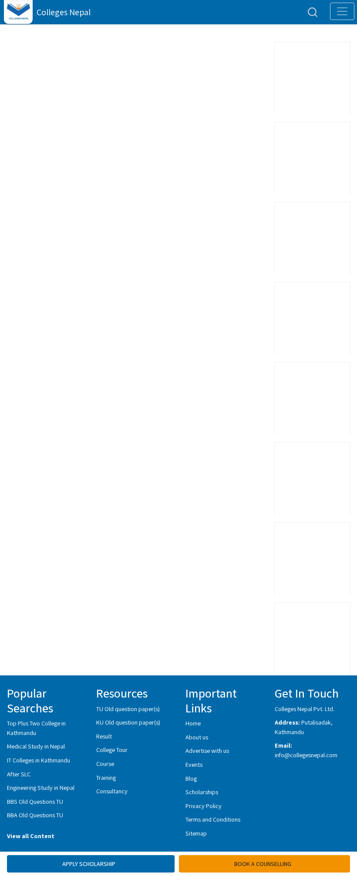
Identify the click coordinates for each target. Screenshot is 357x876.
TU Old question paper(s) (128, 709)
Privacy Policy (203, 806)
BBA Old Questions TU (35, 815)
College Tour (112, 749)
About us (196, 737)
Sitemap (196, 833)
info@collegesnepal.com (306, 755)
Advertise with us (207, 750)
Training (106, 777)
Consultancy (112, 791)
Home (193, 723)
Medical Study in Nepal (36, 746)
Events (193, 764)
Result (104, 736)
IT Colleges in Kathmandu (38, 760)
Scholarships (201, 792)
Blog (191, 778)
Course (105, 763)
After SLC (18, 774)
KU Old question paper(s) (128, 722)
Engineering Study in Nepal (40, 787)
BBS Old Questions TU (35, 801)
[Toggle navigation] (342, 11)
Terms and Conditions (212, 819)
